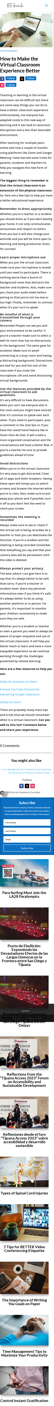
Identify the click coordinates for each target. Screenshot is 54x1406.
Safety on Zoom (10, 702)
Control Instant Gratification (24, 1400)
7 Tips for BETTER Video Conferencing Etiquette (24, 1248)
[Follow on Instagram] (2, 85)
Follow (11, 78)
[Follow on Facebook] (2, 79)
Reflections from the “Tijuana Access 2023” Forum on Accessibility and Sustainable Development (24, 1080)
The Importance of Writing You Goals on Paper (24, 1302)
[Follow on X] (22, 79)
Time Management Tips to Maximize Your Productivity (24, 1353)
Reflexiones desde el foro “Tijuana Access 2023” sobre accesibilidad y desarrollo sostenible (24, 1140)
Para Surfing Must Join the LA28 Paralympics (24, 894)
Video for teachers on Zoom (18, 681)
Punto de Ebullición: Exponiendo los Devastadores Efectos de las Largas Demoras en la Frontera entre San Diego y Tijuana (24, 955)
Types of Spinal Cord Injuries (24, 1193)
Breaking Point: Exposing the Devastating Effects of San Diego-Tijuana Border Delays (24, 1020)
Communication (8, 50)
